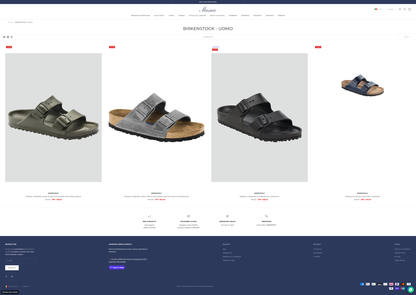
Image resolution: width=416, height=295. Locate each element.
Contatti (316, 257)
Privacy (397, 257)
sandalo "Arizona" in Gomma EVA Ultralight (260, 196)
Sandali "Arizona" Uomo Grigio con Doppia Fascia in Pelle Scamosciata (156, 196)
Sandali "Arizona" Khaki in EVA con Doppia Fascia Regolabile (53, 196)
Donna (181, 15)
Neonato (258, 15)
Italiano (390, 9)
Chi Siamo (317, 249)
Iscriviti (12, 268)
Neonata (270, 15)
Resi (224, 249)
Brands (281, 15)
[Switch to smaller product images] (8, 37)
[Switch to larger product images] (4, 37)
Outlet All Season (197, 15)
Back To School (217, 15)
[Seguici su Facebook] (6, 276)
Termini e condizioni (403, 249)
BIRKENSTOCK (53, 193)
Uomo (171, 15)
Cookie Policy (400, 253)
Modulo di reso (229, 260)
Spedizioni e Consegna (232, 257)
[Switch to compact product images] (12, 37)
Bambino (233, 15)
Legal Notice (400, 260)
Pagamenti (227, 253)
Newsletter (317, 253)
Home (10, 22)
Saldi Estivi (159, 15)
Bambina (245, 15)
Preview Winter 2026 (140, 15)
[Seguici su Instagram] (12, 276)
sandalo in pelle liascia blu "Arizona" (362, 196)
